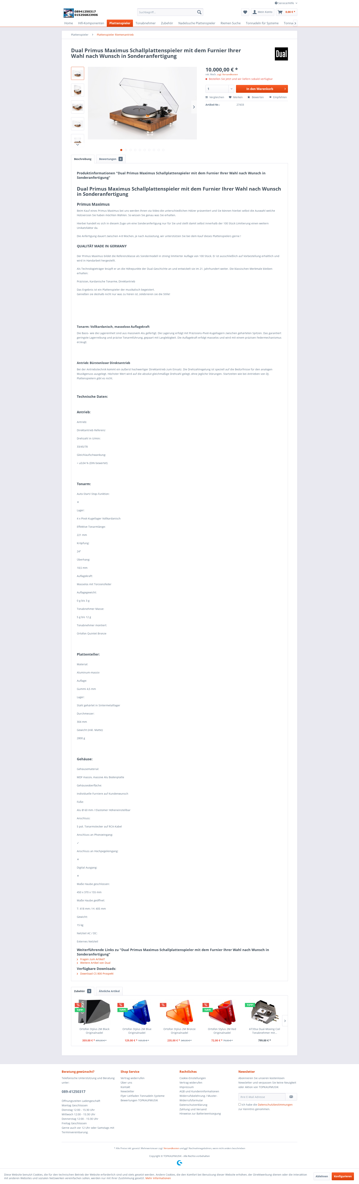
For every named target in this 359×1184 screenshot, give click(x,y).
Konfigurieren (343, 1176)
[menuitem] (170, 12)
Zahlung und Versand (193, 1109)
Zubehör (82, 991)
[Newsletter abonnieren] (291, 1097)
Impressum (187, 1087)
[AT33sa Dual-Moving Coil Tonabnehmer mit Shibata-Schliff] (264, 1012)
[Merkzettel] (245, 12)
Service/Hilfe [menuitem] (286, 3)
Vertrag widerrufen (133, 1078)
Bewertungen (110, 159)
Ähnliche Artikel (109, 991)
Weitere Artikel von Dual (95, 962)
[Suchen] (199, 12)
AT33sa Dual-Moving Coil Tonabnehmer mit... (264, 1030)
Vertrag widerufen (191, 1082)
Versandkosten (171, 1148)
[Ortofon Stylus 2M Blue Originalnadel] (137, 1012)
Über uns (126, 1082)
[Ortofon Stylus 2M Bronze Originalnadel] (179, 1012)
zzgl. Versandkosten (227, 74)
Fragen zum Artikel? (92, 959)
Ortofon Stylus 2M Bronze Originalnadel (179, 1030)
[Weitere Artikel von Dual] (281, 53)
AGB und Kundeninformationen (199, 1091)
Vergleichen (216, 97)
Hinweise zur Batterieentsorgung (200, 1113)
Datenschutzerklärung (193, 1105)
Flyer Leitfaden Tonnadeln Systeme (143, 1096)
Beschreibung (82, 159)
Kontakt (125, 1087)
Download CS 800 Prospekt (96, 973)
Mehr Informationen (158, 1178)
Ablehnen (322, 1176)
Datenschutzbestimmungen (275, 1104)
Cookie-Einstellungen (193, 1078)
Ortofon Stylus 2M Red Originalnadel (222, 1030)
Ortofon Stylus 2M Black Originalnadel (94, 1030)
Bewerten (258, 97)
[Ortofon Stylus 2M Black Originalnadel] (94, 1012)
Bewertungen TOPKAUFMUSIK (139, 1100)
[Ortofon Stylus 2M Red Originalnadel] (222, 1012)
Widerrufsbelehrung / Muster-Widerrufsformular (198, 1098)
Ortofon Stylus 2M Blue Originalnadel (136, 1030)
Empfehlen (279, 97)
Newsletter (127, 1091)
